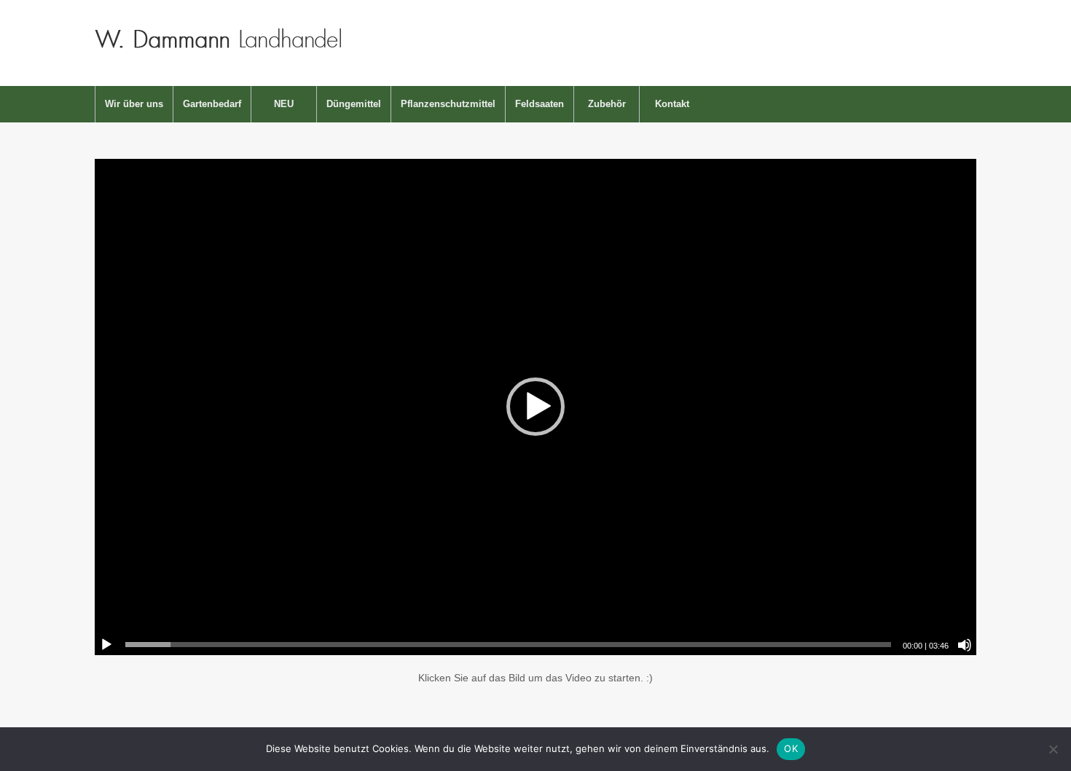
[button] (535, 406)
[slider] (508, 644)
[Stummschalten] (964, 645)
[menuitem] (134, 104)
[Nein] (1053, 749)
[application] (535, 407)
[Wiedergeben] (106, 645)
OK (791, 748)
